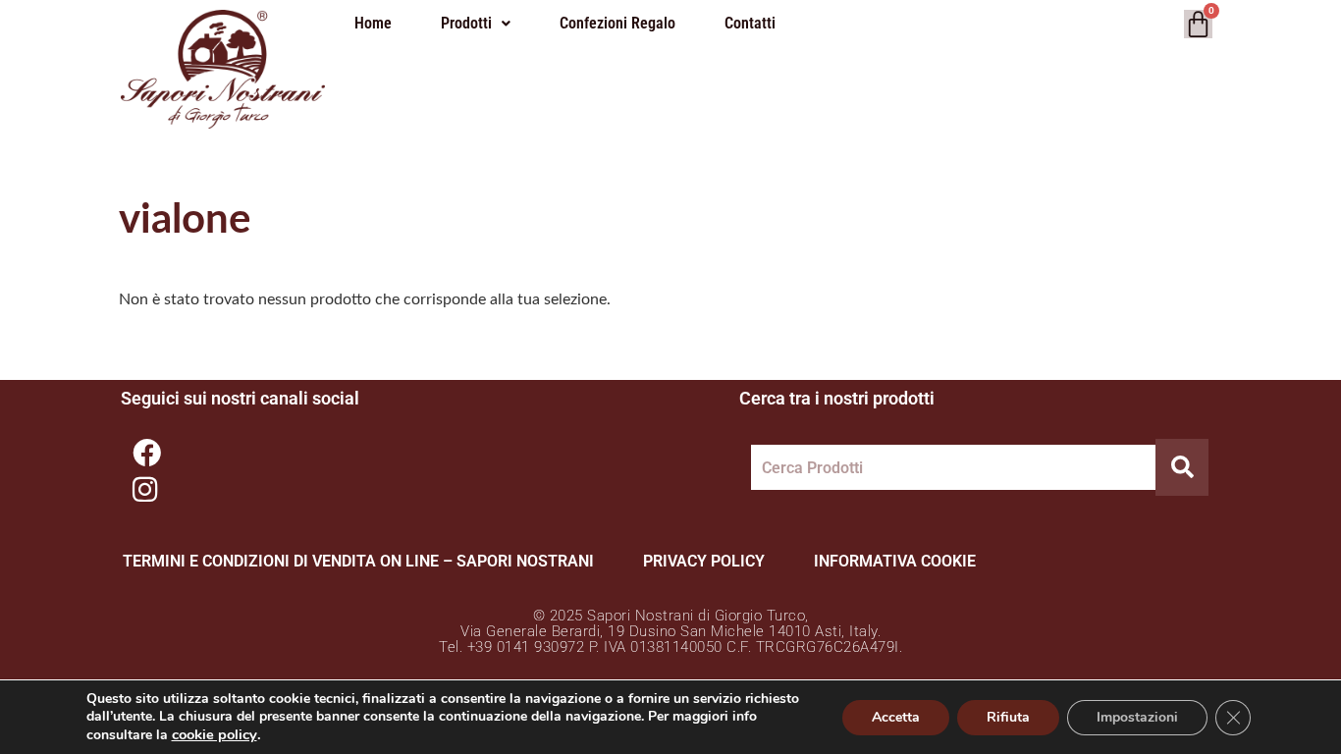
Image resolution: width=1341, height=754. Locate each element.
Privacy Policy (704, 561)
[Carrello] (1198, 24)
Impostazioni (1137, 717)
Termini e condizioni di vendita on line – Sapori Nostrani (358, 561)
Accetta (896, 717)
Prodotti (466, 23)
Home (373, 23)
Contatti (750, 23)
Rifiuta (1008, 717)
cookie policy (214, 734)
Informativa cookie (895, 561)
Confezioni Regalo (617, 23)
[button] (475, 23)
